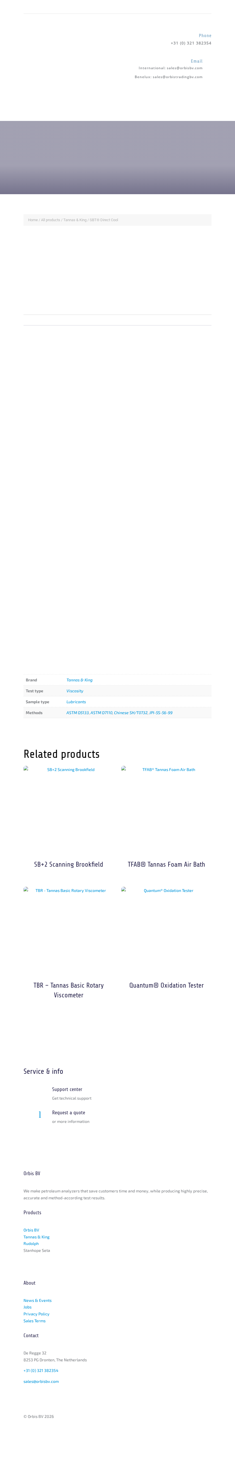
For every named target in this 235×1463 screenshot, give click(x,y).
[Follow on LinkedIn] (28, 6)
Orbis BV (31, 1229)
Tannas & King (75, 220)
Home (33, 220)
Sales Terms (34, 1320)
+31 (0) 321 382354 (40, 1370)
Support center (67, 1089)
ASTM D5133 (77, 712)
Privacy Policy (36, 1313)
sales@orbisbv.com (185, 67)
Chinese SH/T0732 (131, 712)
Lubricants (76, 701)
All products (50, 220)
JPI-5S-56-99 (161, 712)
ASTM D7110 (101, 712)
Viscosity (74, 690)
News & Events (37, 1300)
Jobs (27, 1306)
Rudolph (31, 1243)
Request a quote (68, 1112)
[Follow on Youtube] (39, 6)
